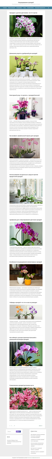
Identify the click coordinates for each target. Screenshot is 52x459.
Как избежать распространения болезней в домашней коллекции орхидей (38, 436)
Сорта (16, 440)
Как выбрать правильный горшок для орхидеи (24, 136)
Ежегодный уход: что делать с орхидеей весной (24, 95)
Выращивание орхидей (26, 2)
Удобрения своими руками (13, 441)
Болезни (9, 440)
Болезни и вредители (40, 7)
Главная (5, 7)
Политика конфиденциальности (34, 457)
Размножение (30, 7)
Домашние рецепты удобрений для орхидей (23, 53)
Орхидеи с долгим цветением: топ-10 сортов (23, 13)
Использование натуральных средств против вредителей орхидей (37, 445)
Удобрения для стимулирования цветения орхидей (25, 220)
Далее (40, 425)
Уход (24, 7)
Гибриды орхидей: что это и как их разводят (23, 302)
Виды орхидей (11, 7)
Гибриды (13, 440)
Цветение (9, 443)
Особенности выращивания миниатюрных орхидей (25, 262)
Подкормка (19, 7)
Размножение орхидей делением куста (21, 385)
